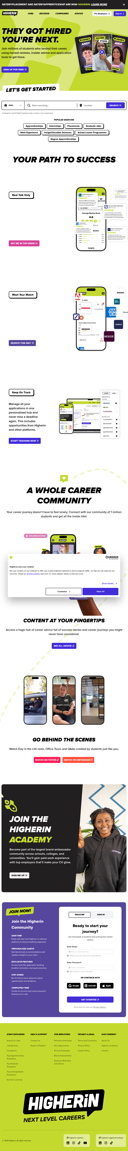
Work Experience (29, 132)
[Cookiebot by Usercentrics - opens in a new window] (107, 558)
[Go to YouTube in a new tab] (85, 1143)
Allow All (100, 591)
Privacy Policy (84, 1045)
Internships (55, 126)
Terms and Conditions (87, 1040)
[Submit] (29, 105)
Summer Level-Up (14, 1079)
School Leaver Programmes (92, 132)
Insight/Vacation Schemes (58, 132)
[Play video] (102, 52)
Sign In (119, 13)
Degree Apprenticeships (63, 139)
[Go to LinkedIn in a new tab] (68, 1143)
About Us (106, 1040)
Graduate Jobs (93, 126)
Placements (73, 126)
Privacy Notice (99, 1007)
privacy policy (33, 574)
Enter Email (72, 946)
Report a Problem (38, 1045)
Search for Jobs (13, 1040)
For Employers (100, 13)
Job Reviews (12, 1045)
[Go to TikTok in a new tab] (79, 1143)
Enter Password (74, 962)
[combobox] (52, 105)
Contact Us (35, 1040)
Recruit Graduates (62, 1050)
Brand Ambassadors (62, 1055)
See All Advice (63, 645)
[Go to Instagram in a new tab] (73, 1143)
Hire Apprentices (61, 1045)
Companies (12, 1050)
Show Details (108, 583)
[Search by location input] (92, 106)
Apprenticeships (34, 126)
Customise (62, 591)
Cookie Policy (84, 1050)
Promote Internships (63, 1040)
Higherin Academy (110, 1045)
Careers (105, 1050)
